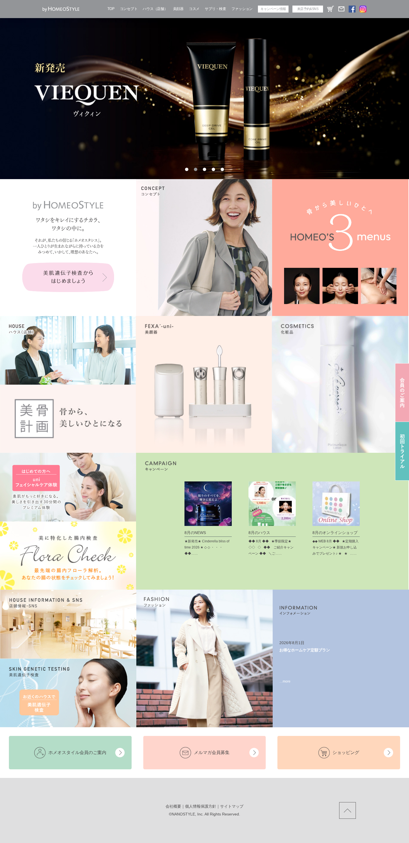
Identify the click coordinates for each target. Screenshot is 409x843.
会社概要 (173, 806)
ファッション (242, 9)
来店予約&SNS (307, 9)
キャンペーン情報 (273, 9)
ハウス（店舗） (155, 9)
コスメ (194, 9)
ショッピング (345, 752)
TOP (111, 9)
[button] (186, 169)
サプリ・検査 (215, 9)
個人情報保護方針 (200, 806)
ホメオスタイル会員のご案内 (77, 752)
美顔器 (178, 9)
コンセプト (129, 9)
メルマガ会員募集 (212, 752)
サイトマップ (231, 806)
